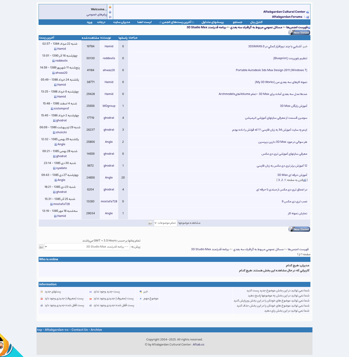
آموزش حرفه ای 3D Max (292, 175)
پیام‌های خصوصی (96, 14)
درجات (101, 22)
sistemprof (61, 108)
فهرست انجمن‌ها (297, 27)
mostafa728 (109, 201)
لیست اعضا (144, 22)
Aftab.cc (198, 344)
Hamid (109, 46)
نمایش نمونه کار (297, 213)
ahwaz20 (109, 70)
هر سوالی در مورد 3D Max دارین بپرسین (282, 142)
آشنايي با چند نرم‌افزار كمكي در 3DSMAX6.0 (275, 46)
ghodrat (109, 118)
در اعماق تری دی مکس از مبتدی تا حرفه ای (281, 189)
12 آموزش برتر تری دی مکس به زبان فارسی (282, 165)
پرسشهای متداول (213, 22)
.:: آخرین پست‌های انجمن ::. (176, 22)
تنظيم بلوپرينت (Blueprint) (290, 58)
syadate (61, 168)
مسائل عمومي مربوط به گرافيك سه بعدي (256, 27)
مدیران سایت (121, 22)
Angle (109, 142)
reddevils (109, 58)
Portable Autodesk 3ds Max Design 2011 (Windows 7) (271, 70)
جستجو (237, 22)
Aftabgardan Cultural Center (284, 12)
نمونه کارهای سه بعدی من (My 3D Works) (281, 82)
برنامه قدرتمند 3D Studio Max (206, 27)
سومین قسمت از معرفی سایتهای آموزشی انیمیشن (276, 118)
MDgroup (109, 106)
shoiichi (61, 132)
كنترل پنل (256, 22)
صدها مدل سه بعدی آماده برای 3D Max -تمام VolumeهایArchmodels (263, 94)
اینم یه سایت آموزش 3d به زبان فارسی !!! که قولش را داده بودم (269, 129)
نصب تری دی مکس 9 (294, 201)
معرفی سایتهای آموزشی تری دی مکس (284, 153)
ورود (89, 22)
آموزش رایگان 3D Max (293, 106)
